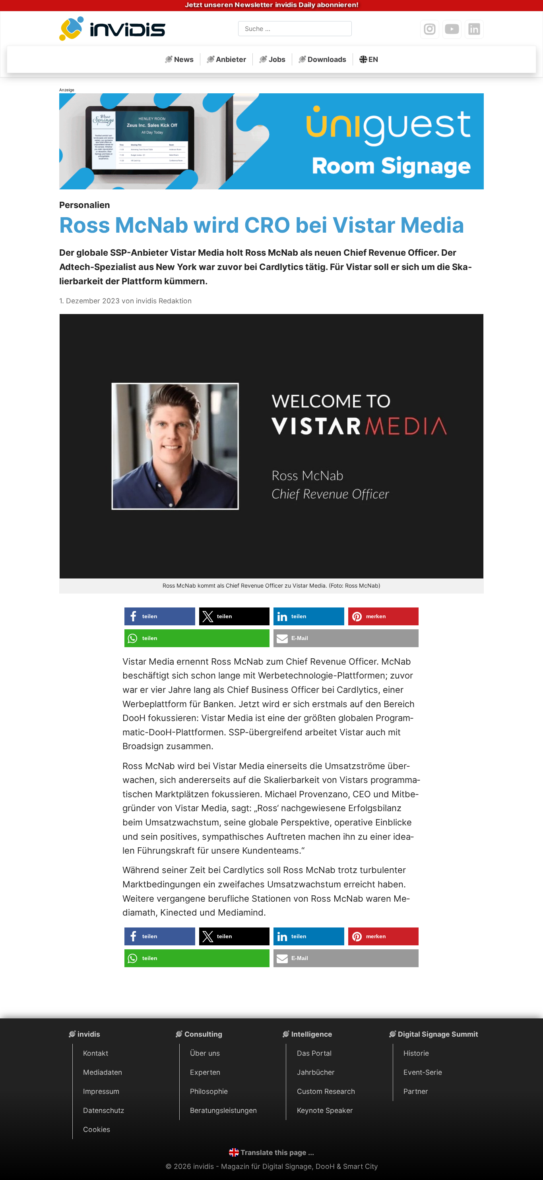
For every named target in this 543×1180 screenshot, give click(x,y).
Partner (415, 1091)
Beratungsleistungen (223, 1110)
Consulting (203, 1034)
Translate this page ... (277, 1152)
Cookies (96, 1129)
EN (373, 59)
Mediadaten (102, 1072)
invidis (89, 1034)
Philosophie (209, 1091)
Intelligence (311, 1034)
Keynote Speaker (325, 1110)
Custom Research (326, 1091)
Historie (416, 1053)
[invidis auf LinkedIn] (474, 29)
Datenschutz (103, 1110)
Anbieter (231, 59)
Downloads (327, 59)
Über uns (205, 1053)
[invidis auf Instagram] (429, 29)
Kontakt (95, 1053)
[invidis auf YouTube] (452, 29)
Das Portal (314, 1053)
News (184, 59)
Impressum (101, 1091)
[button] (159, 616)
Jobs (277, 59)
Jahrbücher (316, 1072)
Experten (205, 1072)
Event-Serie (422, 1072)
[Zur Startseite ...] (114, 30)
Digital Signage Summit (438, 1034)
